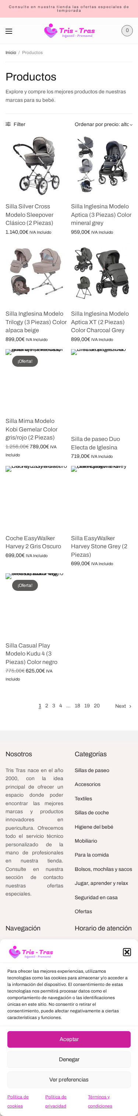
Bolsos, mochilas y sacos (103, 869)
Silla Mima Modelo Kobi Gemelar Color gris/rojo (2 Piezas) (31, 429)
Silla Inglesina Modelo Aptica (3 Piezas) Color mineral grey (101, 214)
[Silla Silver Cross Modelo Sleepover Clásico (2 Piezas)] (36, 165)
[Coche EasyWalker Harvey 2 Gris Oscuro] (36, 497)
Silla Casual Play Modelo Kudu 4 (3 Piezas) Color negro (31, 653)
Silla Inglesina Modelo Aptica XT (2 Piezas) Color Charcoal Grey (100, 322)
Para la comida (92, 855)
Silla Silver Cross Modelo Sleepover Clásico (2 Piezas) (29, 214)
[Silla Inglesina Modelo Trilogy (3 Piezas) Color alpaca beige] (36, 273)
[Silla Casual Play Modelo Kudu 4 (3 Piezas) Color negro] (36, 604)
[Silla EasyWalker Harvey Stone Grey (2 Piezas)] (102, 497)
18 (77, 705)
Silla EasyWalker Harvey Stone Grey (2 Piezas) (99, 546)
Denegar (69, 1059)
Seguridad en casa (96, 897)
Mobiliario (86, 841)
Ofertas (83, 911)
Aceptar (69, 1039)
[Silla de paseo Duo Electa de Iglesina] (102, 388)
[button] (127, 952)
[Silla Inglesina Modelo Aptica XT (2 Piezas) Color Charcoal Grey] (102, 273)
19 (87, 705)
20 (97, 705)
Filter (19, 124)
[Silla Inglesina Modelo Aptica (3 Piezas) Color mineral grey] (102, 165)
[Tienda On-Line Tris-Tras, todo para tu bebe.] (69, 30)
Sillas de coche (92, 812)
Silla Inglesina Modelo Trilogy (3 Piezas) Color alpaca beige (36, 322)
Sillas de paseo (92, 770)
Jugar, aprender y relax (101, 883)
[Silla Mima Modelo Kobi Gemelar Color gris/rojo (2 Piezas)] (36, 380)
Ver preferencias (69, 1080)
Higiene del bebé (94, 827)
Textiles (83, 798)
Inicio (11, 52)
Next (120, 706)
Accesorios (87, 784)
